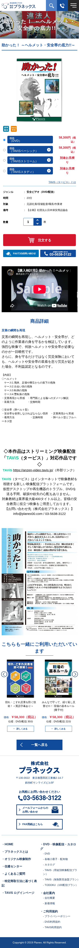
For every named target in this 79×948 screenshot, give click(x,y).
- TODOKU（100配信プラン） (60, 885)
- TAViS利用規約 (52, 927)
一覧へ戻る (39, 745)
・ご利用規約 (49, 911)
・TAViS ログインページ (18, 892)
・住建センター (12, 866)
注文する (44, 240)
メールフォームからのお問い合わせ (35, 809)
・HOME (7, 844)
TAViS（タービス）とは (62, 182)
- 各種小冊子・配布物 (55, 859)
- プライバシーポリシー (56, 916)
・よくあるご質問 (13, 873)
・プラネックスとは (15, 851)
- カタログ (49, 864)
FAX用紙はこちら (32, 824)
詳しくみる (22, 728)
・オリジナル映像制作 (16, 859)
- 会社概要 (49, 897)
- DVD (46, 853)
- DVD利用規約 (51, 921)
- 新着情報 (49, 903)
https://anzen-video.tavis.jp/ (33, 470)
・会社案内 (47, 893)
